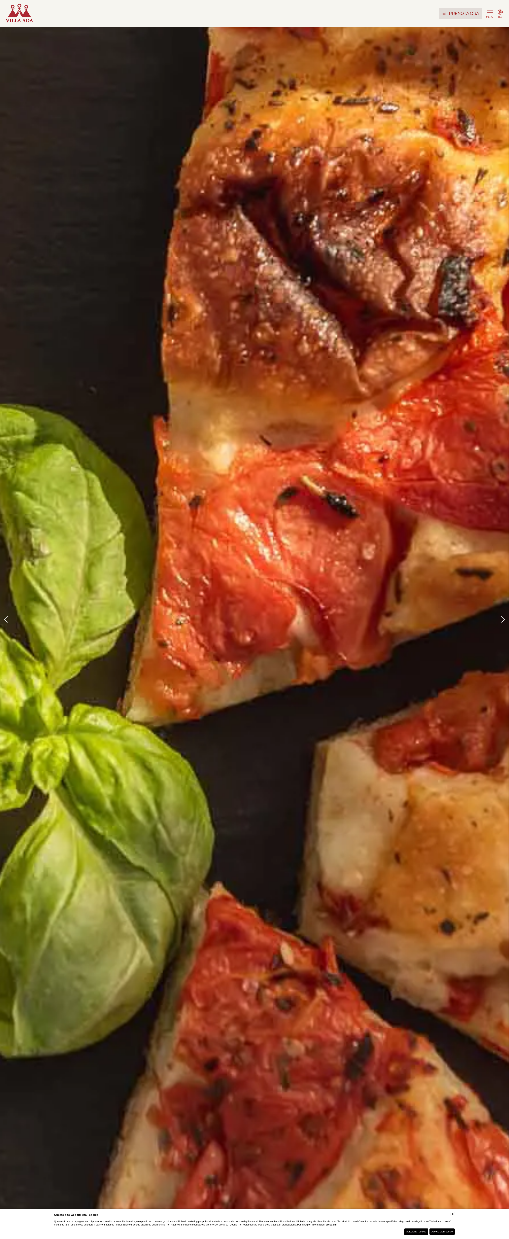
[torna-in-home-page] (19, 13)
